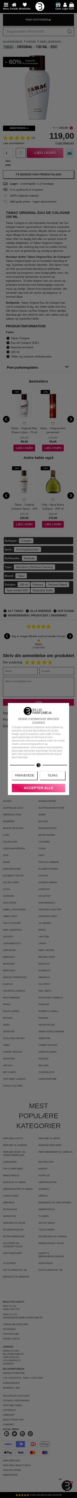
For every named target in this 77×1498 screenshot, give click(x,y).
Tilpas (52, 775)
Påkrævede (24, 775)
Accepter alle (38, 788)
